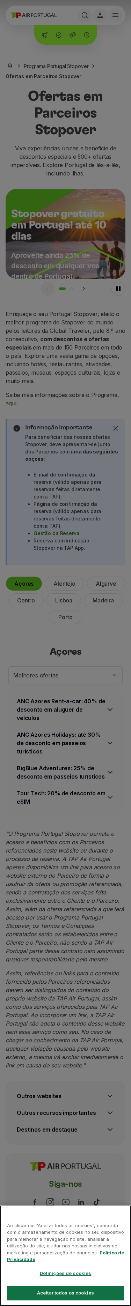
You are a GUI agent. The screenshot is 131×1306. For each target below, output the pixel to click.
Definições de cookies (66, 1273)
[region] (65, 1256)
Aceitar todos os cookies (65, 1293)
